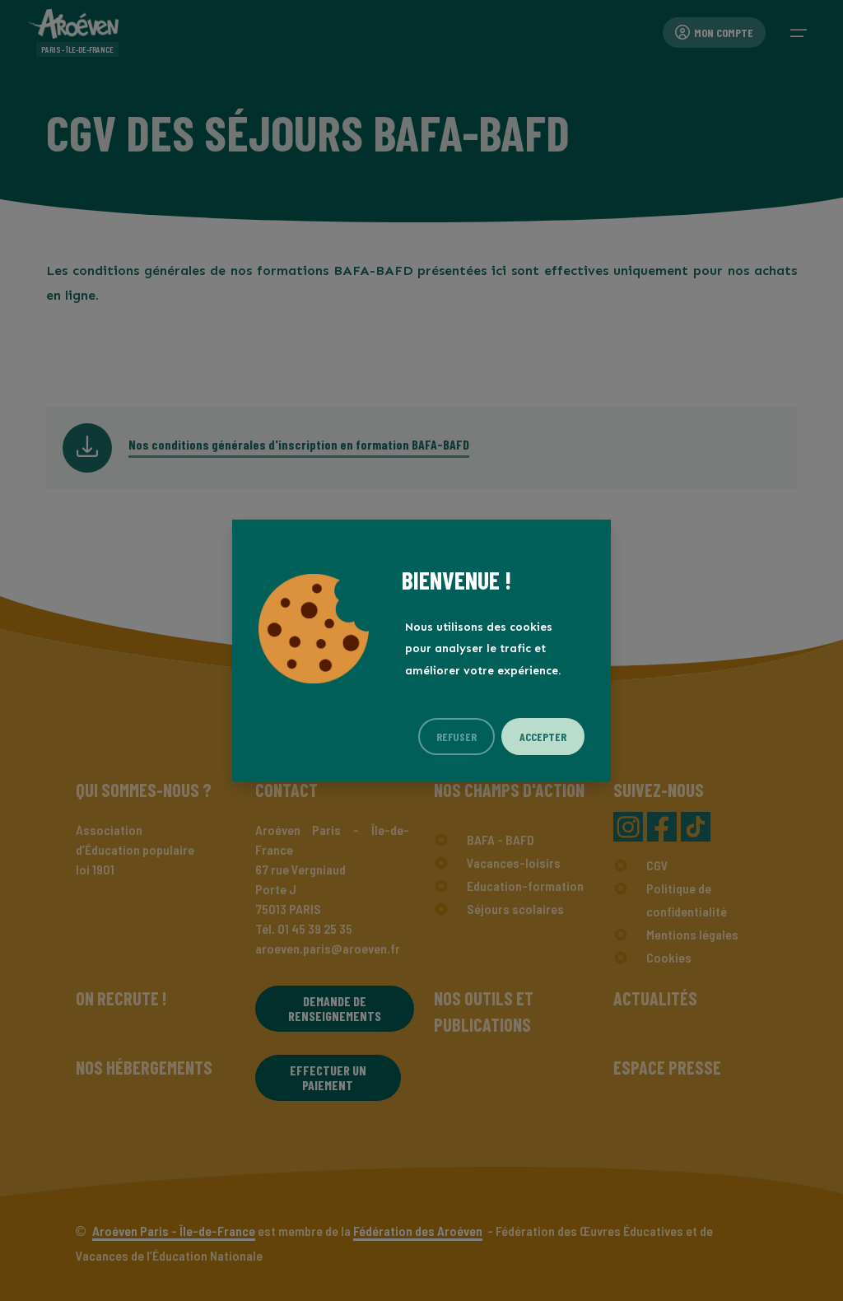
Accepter (542, 737)
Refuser (456, 737)
